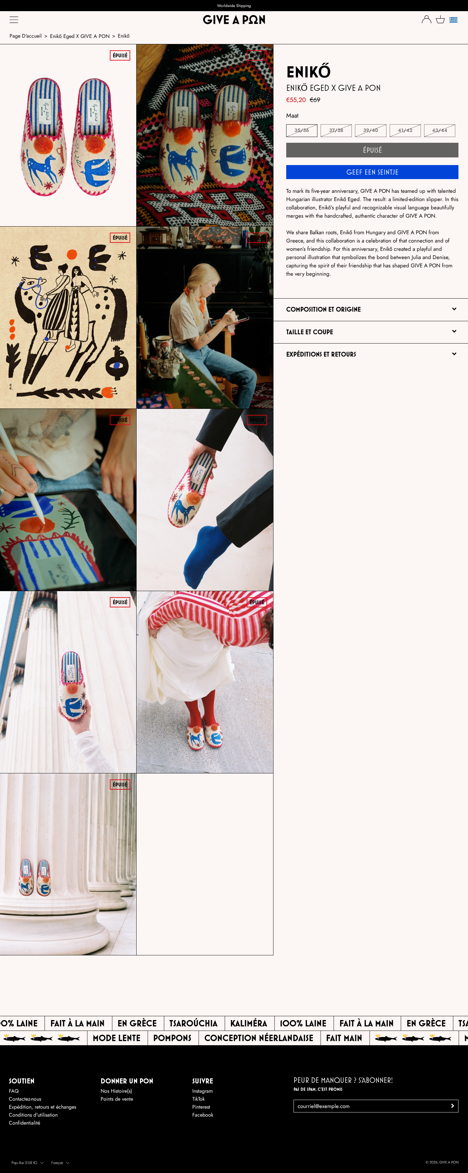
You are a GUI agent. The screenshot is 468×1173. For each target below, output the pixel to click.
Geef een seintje (372, 172)
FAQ (14, 1091)
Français (57, 1163)
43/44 (439, 130)
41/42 (405, 130)
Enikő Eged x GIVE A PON (80, 36)
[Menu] (14, 21)
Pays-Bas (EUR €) (24, 1163)
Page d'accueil (26, 36)
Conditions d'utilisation (33, 1115)
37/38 (336, 130)
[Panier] (440, 19)
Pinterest (201, 1107)
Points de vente (117, 1099)
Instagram (202, 1091)
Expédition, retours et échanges (42, 1107)
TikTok (198, 1099)
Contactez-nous (25, 1099)
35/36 (301, 130)
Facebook (202, 1115)
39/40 (370, 130)
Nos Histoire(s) (116, 1091)
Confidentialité (24, 1122)
